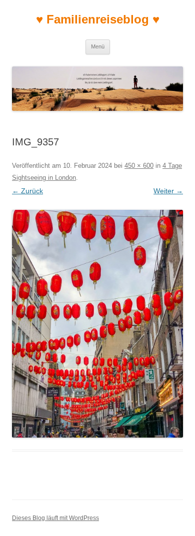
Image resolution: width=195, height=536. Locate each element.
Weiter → (168, 191)
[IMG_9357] (97, 324)
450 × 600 (139, 165)
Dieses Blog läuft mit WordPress (55, 518)
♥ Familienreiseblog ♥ (98, 19)
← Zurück (27, 191)
